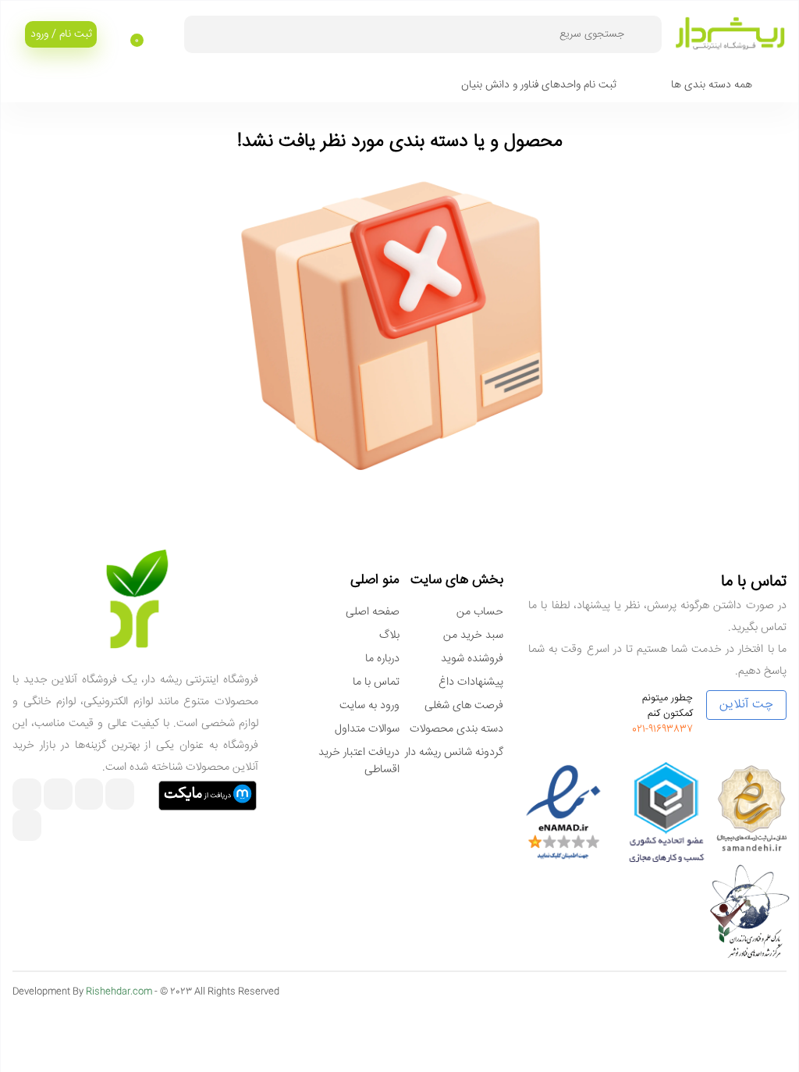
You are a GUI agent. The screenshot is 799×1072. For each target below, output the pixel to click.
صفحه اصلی (373, 612)
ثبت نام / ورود (61, 34)
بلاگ (389, 635)
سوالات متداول (367, 729)
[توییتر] (26, 827)
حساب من (479, 612)
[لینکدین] (26, 796)
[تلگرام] (89, 796)
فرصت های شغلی (463, 705)
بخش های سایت (456, 580)
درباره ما (382, 659)
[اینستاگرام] (119, 796)
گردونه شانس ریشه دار (454, 752)
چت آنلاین (746, 704)
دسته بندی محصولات (456, 729)
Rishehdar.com (119, 992)
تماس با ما (376, 682)
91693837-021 (662, 729)
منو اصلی (375, 580)
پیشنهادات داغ (471, 682)
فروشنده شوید (472, 659)
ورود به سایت (369, 705)
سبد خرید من (473, 635)
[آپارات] (58, 796)
